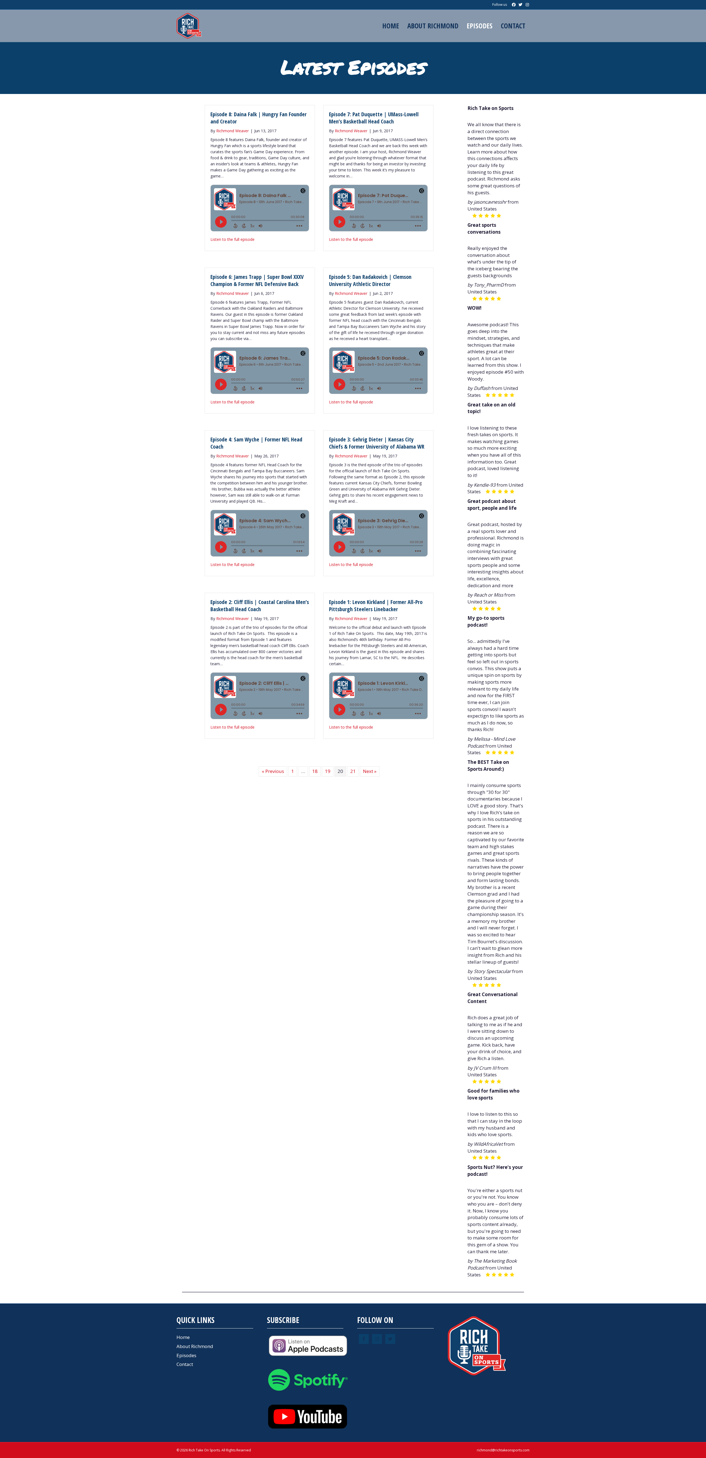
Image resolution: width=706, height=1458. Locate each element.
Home (390, 25)
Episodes (480, 25)
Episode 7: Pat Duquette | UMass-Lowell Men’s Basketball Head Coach (374, 118)
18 (315, 771)
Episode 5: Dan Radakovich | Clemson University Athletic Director (370, 280)
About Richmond (432, 25)
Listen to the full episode (232, 239)
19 (327, 771)
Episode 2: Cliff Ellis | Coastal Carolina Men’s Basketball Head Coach (259, 605)
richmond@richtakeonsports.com (503, 1450)
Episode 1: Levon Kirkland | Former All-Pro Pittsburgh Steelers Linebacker (375, 605)
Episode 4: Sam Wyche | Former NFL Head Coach (256, 443)
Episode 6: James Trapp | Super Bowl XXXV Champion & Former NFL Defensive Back (257, 280)
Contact (513, 25)
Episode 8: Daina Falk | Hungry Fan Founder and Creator (258, 118)
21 (353, 771)
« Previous (273, 771)
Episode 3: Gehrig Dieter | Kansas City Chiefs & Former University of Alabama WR (376, 443)
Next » (369, 771)
